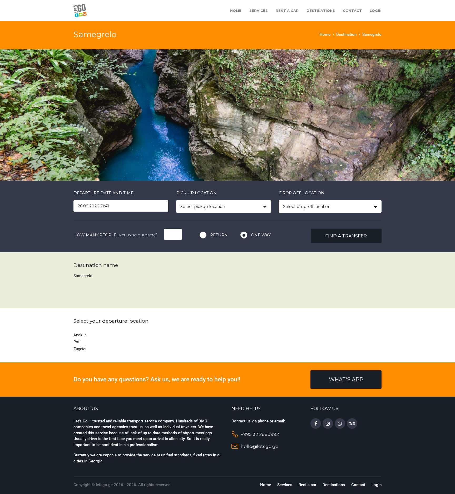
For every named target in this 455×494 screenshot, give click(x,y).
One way (261, 234)
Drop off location (301, 192)
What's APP (346, 379)
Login (376, 10)
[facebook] (315, 423)
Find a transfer (346, 235)
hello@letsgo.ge (259, 446)
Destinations (320, 10)
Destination (346, 34)
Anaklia (80, 335)
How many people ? (115, 234)
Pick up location (196, 192)
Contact (352, 10)
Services (258, 10)
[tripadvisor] (352, 423)
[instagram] (328, 423)
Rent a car (287, 10)
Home (235, 10)
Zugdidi (79, 349)
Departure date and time (103, 192)
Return (219, 234)
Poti (77, 342)
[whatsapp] (340, 423)
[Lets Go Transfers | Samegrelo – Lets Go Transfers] (80, 10)
